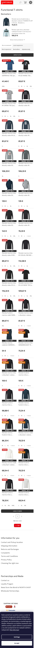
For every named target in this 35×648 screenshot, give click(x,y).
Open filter (17, 55)
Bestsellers (16, 49)
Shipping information (9, 546)
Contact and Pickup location (12, 542)
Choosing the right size (10, 563)
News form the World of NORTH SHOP (16, 587)
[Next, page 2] (17, 516)
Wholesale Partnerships (10, 591)
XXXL (3, 86)
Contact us (5, 580)
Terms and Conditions (9, 556)
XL (27, 86)
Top (18, 525)
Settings (17, 637)
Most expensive (6, 49)
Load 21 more (17, 511)
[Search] (20, 2)
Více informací (14, 630)
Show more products (16, 40)
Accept (16, 643)
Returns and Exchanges (10, 549)
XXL (31, 86)
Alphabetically (26, 49)
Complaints (5, 553)
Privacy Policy (6, 559)
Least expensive (18, 45)
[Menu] (31, 2)
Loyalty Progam (7, 584)
